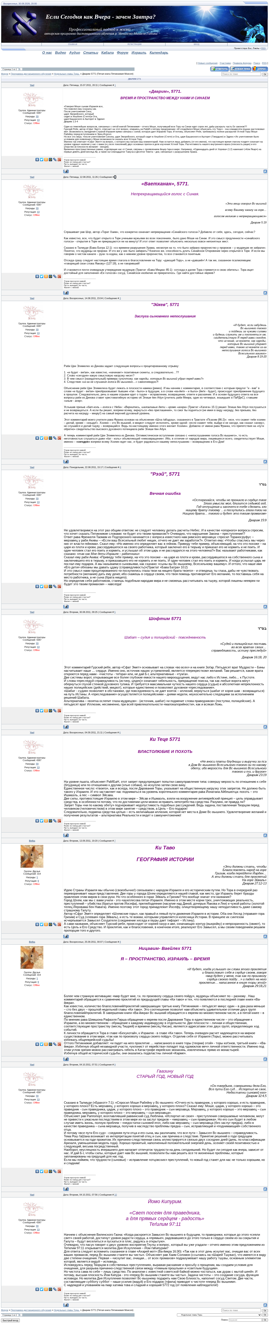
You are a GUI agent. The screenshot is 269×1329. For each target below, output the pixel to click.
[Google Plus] (59, 159)
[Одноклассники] (46, 159)
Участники (225, 63)
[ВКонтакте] (37, 159)
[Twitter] (42, 159)
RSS (263, 48)
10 (115, 1194)
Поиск (256, 63)
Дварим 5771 (89, 74)
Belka (32, 840)
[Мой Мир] (50, 159)
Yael (32, 85)
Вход (196, 44)
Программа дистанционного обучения (31, 74)
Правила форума (242, 63)
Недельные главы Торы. (67, 74)
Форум (4, 74)
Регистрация (134, 44)
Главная (72, 44)
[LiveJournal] (55, 159)
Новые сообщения (208, 63)
